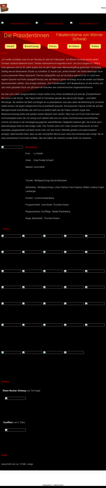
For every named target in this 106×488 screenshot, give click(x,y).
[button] (4, 15)
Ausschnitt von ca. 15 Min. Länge (17, 464)
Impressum (47, 485)
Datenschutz (58, 485)
